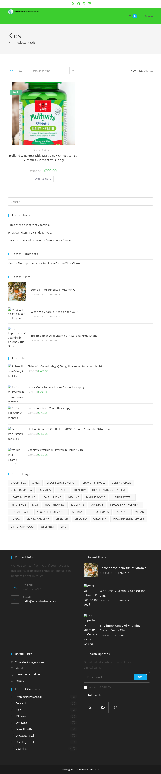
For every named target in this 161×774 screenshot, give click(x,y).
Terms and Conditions (29, 674)
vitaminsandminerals (128, 519)
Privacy (19, 681)
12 (140, 70)
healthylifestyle (23, 497)
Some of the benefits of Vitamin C (29, 225)
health (62, 490)
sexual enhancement (125, 504)
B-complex (18, 482)
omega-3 (97, 504)
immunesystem (122, 497)
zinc (64, 526)
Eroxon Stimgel (94, 482)
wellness (47, 526)
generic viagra (21, 490)
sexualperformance (51, 512)
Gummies (44, 490)
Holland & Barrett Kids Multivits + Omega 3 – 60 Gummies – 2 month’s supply (43, 158)
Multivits (78, 504)
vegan (139, 512)
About (19, 668)
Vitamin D (100, 519)
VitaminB (62, 519)
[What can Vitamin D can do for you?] (17, 313)
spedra (77, 512)
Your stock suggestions (29, 662)
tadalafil (122, 512)
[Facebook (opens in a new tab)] (78, 3)
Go (140, 677)
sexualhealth (24, 729)
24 (145, 70)
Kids (32, 42)
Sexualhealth (21, 512)
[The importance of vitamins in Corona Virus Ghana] (17, 338)
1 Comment (52, 340)
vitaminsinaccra (22, 526)
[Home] (9, 42)
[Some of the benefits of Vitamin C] (17, 291)
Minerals (21, 716)
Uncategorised (25, 735)
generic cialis (121, 482)
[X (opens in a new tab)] (73, 3)
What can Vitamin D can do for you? (30, 232)
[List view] (20, 70)
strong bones (99, 512)
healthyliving (51, 497)
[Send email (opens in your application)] (88, 3)
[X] (90, 707)
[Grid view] (11, 70)
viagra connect (38, 519)
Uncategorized (25, 742)
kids (18, 710)
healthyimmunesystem (108, 490)
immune (73, 497)
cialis (36, 482)
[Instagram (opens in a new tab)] (83, 3)
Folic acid (21, 703)
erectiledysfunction (61, 482)
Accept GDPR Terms (103, 687)
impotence (18, 504)
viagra (15, 519)
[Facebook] (103, 707)
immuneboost (95, 497)
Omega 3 (38, 150)
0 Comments (53, 294)
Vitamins (48, 150)
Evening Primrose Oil (29, 697)
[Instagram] (115, 707)
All (151, 70)
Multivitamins (55, 504)
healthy (80, 490)
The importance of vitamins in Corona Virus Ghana (39, 240)
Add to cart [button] (43, 178)
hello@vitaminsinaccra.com (42, 601)
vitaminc (81, 519)
